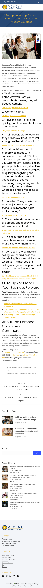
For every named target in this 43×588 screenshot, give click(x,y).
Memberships (6, 557)
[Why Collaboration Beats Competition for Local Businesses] (5, 504)
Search (4, 449)
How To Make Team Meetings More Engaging (21, 309)
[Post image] (7, 420)
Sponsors (5, 561)
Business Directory (8, 555)
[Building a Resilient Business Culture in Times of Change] (5, 469)
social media (15, 355)
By (14, 368)
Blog (3, 565)
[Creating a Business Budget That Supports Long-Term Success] (5, 495)
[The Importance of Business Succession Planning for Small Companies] (5, 478)
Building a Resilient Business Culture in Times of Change (25, 418)
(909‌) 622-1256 (11, 2)
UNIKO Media (19, 584)
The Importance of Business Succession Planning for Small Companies (26, 431)
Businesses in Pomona (12, 373)
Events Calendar (7, 563)
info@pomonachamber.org (30, 2)
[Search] (37, 453)
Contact (4, 567)
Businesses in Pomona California (28, 373)
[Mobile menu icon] (39, 7)
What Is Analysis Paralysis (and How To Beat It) (22, 312)
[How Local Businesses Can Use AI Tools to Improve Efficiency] (5, 486)
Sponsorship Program (9, 559)
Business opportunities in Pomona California (23, 370)
